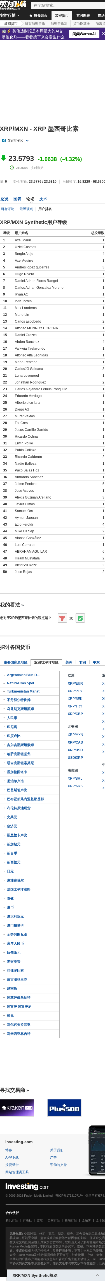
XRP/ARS (75, 786)
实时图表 (83, 15)
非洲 (82, 662)
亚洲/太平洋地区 (46, 662)
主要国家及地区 (15, 662)
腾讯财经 (12, 1220)
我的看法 (10, 605)
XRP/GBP (75, 714)
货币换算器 (81, 24)
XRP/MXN (75, 735)
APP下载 (12, 1157)
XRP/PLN (75, 691)
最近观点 (26, 209)
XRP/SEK (75, 699)
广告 (53, 1157)
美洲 (69, 662)
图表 (17, 199)
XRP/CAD (75, 742)
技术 (43, 199)
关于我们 (57, 1150)
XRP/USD (75, 750)
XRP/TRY (75, 706)
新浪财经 (71, 1220)
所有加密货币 (35, 24)
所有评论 (7, 209)
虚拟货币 (11, 24)
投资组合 (40, 15)
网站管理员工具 (17, 1172)
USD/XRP (75, 758)
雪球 (40, 1220)
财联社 (27, 1220)
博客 (8, 1150)
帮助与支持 (58, 1165)
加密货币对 (59, 24)
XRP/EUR (75, 683)
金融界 (86, 1220)
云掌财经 (54, 1220)
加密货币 (62, 15)
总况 (4, 199)
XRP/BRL (75, 778)
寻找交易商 (12, 1090)
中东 (96, 662)
